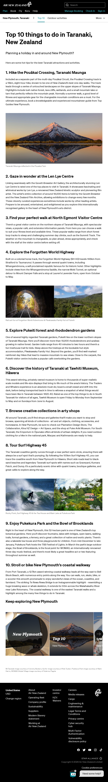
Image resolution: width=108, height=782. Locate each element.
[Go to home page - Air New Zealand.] (17, 4)
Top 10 (59, 638)
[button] (86, 773)
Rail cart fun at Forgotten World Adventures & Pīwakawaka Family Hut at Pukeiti (40, 320)
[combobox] (85, 5)
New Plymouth (27, 634)
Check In (90, 10)
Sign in (101, 10)
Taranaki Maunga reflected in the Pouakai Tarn (26, 166)
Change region (13, 698)
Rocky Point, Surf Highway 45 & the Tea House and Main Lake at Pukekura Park (40, 513)
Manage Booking (74, 10)
